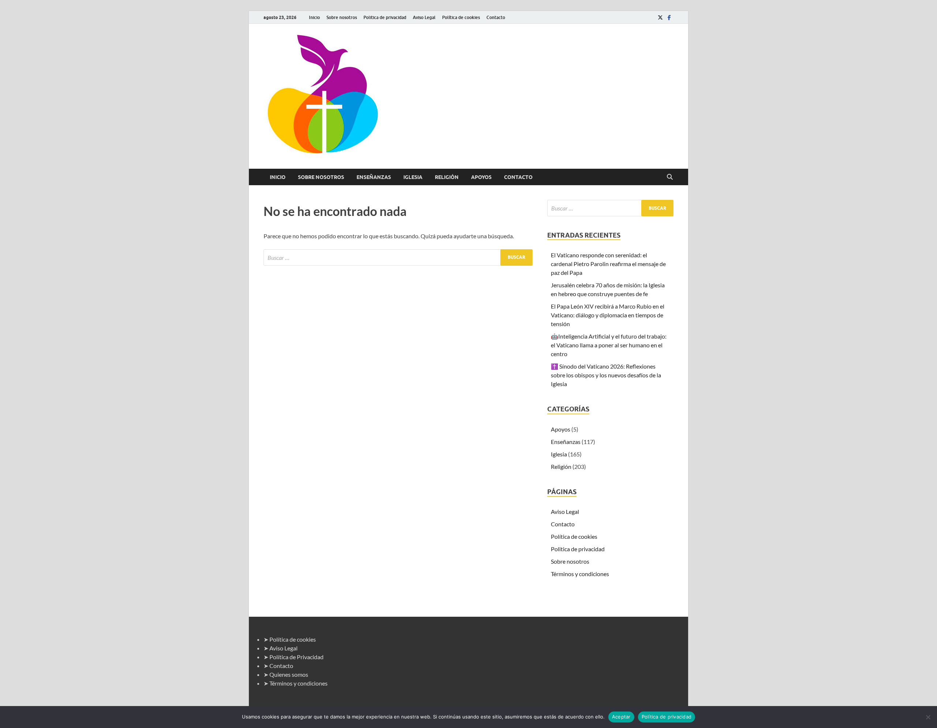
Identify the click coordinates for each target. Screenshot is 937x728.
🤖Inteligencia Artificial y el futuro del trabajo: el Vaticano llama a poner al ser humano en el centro (609, 345)
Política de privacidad (667, 717)
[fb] (669, 17)
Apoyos (481, 177)
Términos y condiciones (580, 573)
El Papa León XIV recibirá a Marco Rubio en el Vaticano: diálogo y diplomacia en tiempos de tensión (607, 315)
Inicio (314, 17)
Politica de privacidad (384, 17)
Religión (447, 177)
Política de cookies (461, 17)
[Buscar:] (398, 257)
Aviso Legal (424, 17)
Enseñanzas (373, 177)
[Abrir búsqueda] (669, 177)
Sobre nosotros (341, 17)
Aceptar (621, 717)
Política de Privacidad (296, 656)
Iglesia (412, 177)
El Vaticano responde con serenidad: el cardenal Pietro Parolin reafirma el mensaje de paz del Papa (608, 263)
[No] (928, 717)
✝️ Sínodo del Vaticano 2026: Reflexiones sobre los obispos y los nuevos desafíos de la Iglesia (606, 375)
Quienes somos (288, 674)
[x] (660, 17)
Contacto (495, 17)
